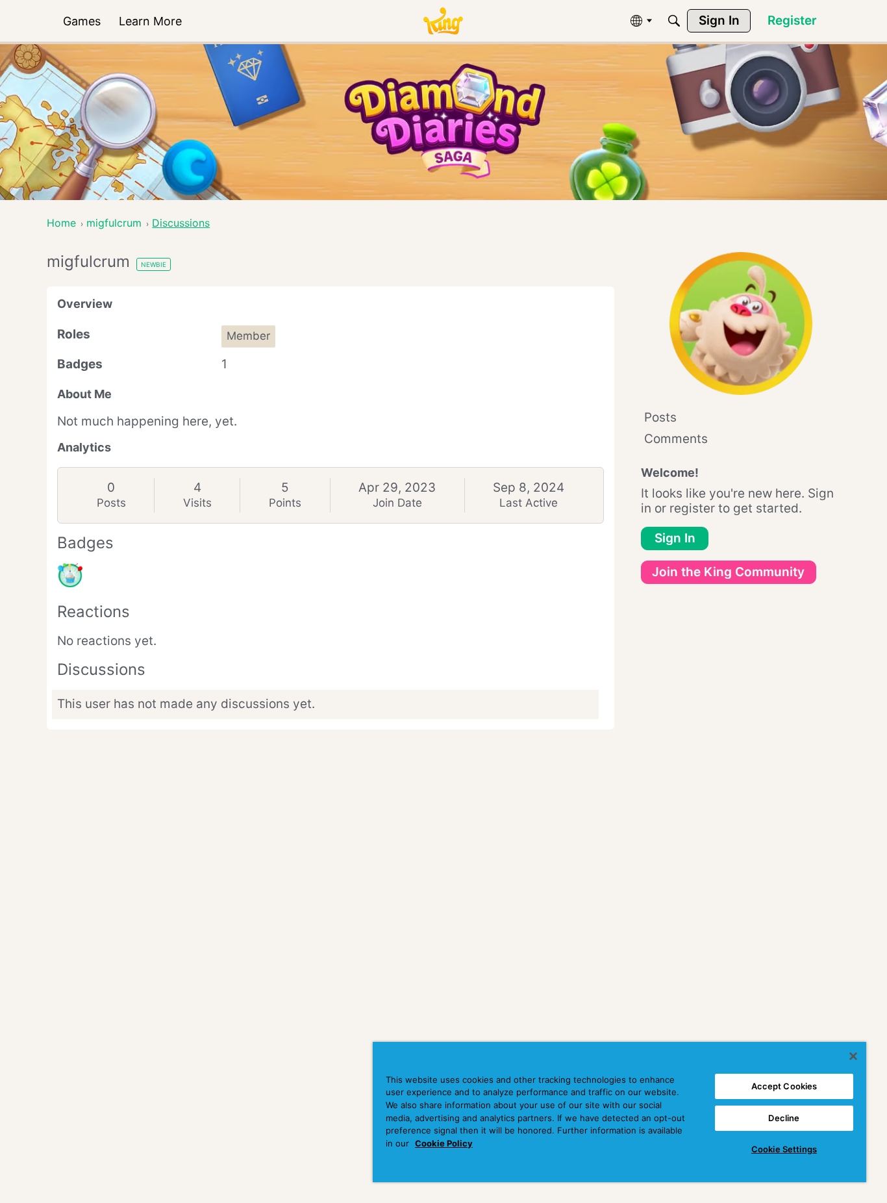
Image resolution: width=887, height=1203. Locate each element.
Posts (111, 502)
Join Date (397, 502)
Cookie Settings (784, 1149)
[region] (619, 1112)
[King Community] (443, 21)
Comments (676, 438)
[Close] (853, 1056)
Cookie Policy (444, 1143)
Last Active (528, 502)
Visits (197, 502)
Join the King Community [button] (728, 571)
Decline (783, 1118)
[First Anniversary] (70, 575)
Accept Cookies (784, 1086)
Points (285, 502)
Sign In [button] (675, 538)
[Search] (674, 20)
